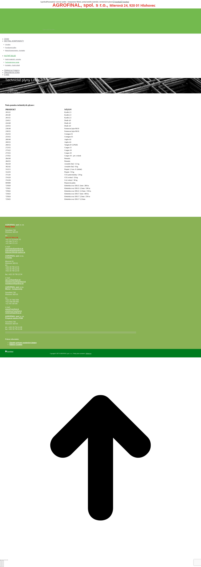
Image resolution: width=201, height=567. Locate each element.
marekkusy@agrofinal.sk (14, 283)
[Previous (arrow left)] (1, 563)
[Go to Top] (100, 557)
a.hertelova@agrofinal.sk (13, 311)
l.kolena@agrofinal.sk (13, 313)
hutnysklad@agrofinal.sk (14, 250)
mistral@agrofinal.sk (12, 309)
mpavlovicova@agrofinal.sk (15, 282)
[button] (18, 35)
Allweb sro (88, 353)
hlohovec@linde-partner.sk (15, 252)
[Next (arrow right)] (3, 563)
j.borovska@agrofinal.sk (14, 249)
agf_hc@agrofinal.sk (13, 280)
